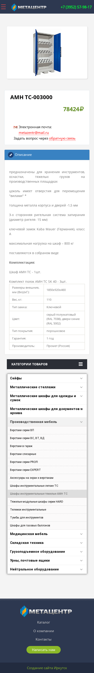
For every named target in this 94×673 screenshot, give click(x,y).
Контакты (44, 639)
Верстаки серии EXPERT (25, 470)
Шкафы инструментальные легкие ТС (34, 485)
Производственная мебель (33, 422)
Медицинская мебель (29, 534)
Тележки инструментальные (28, 509)
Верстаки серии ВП (22, 430)
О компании (43, 631)
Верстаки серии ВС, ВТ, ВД (27, 438)
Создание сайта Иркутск (47, 668)
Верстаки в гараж (21, 446)
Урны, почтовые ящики (30, 560)
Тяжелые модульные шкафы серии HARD (36, 501)
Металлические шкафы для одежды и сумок (43, 398)
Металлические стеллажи (32, 387)
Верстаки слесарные (23, 454)
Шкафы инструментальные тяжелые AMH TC (39, 493)
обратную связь (62, 138)
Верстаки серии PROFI (24, 462)
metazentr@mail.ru (34, 132)
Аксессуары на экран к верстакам (31, 477)
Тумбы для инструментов (26, 517)
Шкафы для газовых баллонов (30, 525)
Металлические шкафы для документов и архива (46, 411)
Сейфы (16, 378)
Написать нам (43, 649)
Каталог (43, 622)
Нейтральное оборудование (34, 569)
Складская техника (27, 543)
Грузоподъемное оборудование (37, 552)
